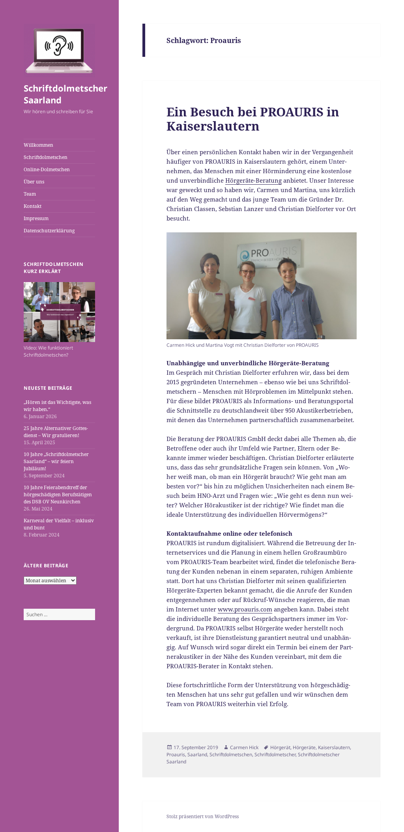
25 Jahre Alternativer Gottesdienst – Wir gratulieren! (56, 432)
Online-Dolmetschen (47, 169)
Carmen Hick (244, 747)
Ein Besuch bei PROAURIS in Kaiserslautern (252, 118)
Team (30, 194)
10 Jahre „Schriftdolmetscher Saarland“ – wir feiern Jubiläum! (56, 461)
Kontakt (32, 206)
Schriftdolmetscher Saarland (65, 94)
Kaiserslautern (334, 747)
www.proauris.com (245, 609)
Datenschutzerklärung (49, 230)
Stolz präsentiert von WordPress (202, 816)
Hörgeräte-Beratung (253, 180)
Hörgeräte (304, 747)
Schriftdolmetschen (45, 157)
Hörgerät (280, 747)
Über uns (34, 181)
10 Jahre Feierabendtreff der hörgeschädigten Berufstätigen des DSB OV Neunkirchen (58, 494)
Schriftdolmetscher (275, 754)
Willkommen (38, 145)
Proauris (175, 754)
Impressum (36, 218)
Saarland (197, 754)
